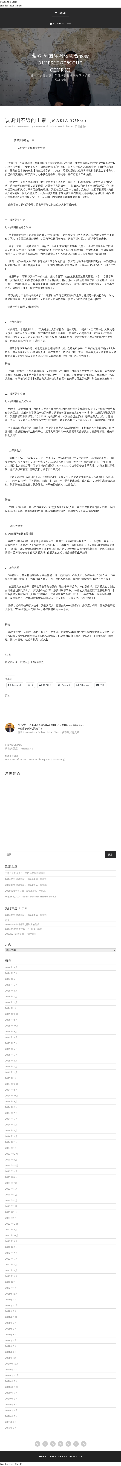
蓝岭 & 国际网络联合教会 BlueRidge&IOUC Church (60, 63)
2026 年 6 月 (11, 979)
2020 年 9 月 (11, 1381)
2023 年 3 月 (11, 1206)
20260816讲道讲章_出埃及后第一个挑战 (25, 890)
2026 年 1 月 (11, 1008)
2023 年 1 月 (11, 1218)
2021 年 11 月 (11, 1299)
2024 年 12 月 (11, 1084)
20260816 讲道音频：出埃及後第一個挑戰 (26, 879)
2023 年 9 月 (11, 1171)
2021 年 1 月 (10, 1357)
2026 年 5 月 (11, 984)
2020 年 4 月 (11, 1410)
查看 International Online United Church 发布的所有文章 (48, 732)
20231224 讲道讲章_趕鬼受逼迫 (21, 933)
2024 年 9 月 (11, 1101)
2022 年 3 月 (11, 1276)
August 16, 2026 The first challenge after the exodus (30, 896)
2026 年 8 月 (11, 967)
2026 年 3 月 (11, 996)
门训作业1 (80, 126)
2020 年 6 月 (11, 1398)
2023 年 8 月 (11, 1177)
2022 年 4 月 (11, 1270)
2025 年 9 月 (11, 1031)
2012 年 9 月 (11, 1422)
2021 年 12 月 (11, 1293)
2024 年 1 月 (11, 1148)
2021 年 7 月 (11, 1322)
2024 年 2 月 (11, 1142)
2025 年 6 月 (11, 1049)
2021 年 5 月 (11, 1334)
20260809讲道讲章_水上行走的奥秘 (23, 929)
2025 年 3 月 (11, 1066)
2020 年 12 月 (11, 1363)
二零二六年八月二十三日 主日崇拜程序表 (25, 873)
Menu (62, 13)
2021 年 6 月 (11, 1328)
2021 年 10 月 (11, 1305)
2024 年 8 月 (11, 1107)
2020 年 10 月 (12, 1375)
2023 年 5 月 (11, 1194)
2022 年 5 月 (11, 1264)
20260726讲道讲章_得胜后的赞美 (22, 924)
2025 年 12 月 (11, 1014)
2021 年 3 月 (11, 1346)
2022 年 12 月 (11, 1223)
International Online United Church (53, 126)
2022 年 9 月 (11, 1241)
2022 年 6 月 (11, 1258)
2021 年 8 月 (11, 1317)
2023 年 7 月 (11, 1183)
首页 (7, 919)
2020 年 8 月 (11, 1387)
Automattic (74, 1456)
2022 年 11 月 (11, 1229)
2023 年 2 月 (11, 1212)
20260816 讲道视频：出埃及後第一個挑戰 (26, 885)
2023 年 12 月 (11, 1153)
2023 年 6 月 (11, 1188)
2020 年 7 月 (11, 1392)
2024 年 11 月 (11, 1089)
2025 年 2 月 (11, 1072)
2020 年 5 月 (11, 1404)
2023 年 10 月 (11, 1165)
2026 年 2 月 (11, 1002)
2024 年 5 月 (11, 1124)
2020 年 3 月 (11, 1416)
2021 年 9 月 (11, 1311)
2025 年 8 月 (11, 1037)
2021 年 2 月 (11, 1352)
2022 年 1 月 (11, 1288)
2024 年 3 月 (11, 1136)
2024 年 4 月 (11, 1130)
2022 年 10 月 (11, 1235)
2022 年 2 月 (11, 1282)
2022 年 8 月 (11, 1247)
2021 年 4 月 (11, 1340)
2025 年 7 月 (11, 1043)
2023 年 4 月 (11, 1200)
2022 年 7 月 (11, 1253)
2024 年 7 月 (11, 1113)
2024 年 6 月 (11, 1118)
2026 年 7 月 (11, 973)
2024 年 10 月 (11, 1095)
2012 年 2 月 (11, 1427)
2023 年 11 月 (11, 1159)
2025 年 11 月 (11, 1019)
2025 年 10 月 (11, 1025)
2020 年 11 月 (11, 1369)
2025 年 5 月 (11, 1054)
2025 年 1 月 (11, 1078)
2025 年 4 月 (11, 1060)
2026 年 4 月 (11, 990)
